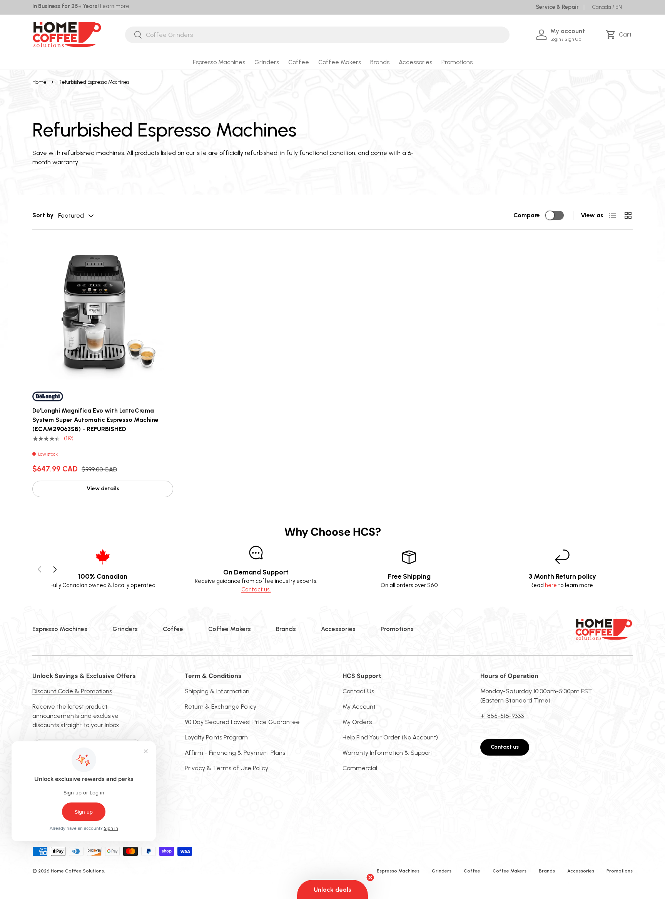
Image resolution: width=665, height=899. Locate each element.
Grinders (266, 62)
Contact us (505, 747)
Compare (526, 215)
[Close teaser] (370, 877)
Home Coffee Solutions (77, 871)
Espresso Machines (219, 62)
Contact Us (358, 691)
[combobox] (317, 35)
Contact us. (256, 589)
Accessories (415, 62)
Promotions (457, 62)
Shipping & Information (217, 691)
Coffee (298, 62)
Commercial (360, 768)
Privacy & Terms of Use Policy (226, 768)
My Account (359, 706)
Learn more (114, 6)
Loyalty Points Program (216, 737)
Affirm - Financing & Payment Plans (235, 752)
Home (39, 82)
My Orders (357, 722)
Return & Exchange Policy (220, 706)
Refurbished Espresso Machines (93, 82)
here (551, 585)
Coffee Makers (339, 62)
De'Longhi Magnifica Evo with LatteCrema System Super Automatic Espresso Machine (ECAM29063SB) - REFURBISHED (95, 420)
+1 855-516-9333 (502, 715)
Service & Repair (557, 6)
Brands (379, 62)
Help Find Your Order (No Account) (390, 737)
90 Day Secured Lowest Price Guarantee (242, 722)
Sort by (42, 215)
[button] (620, 34)
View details (103, 488)
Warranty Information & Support (388, 752)
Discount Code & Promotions (72, 691)
